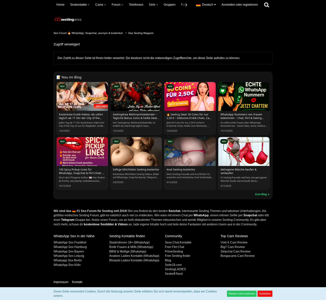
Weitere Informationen (241, 293)
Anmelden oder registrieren (239, 4)
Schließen (265, 293)
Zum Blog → (262, 194)
